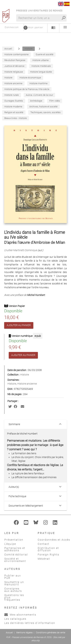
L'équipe (10, 543)
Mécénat (44, 558)
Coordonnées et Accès (54, 539)
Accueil (9, 632)
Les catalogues (15, 618)
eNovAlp (35, 640)
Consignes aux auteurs (13, 589)
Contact (43, 543)
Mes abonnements (22, 614)
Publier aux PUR (12, 576)
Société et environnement (15, 560)
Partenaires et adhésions (14, 549)
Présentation (13, 539)
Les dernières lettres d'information (29, 623)
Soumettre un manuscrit (14, 583)
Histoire (24, 374)
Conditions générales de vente (50, 632)
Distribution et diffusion (48, 549)
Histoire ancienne (27, 383)
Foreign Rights (48, 554)
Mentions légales (24, 632)
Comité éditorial (16, 554)
